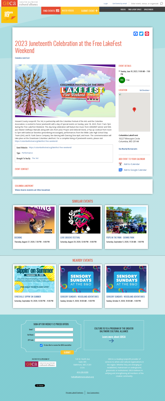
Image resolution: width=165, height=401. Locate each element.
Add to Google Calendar (135, 170)
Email (31, 329)
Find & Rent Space (134, 9)
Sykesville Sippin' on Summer (27, 296)
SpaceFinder (148, 9)
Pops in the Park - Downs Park (120, 237)
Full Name (30, 334)
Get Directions (144, 90)
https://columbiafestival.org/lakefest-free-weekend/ (36, 141)
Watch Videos (68, 10)
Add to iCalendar (132, 164)
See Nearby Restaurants (128, 149)
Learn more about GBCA (114, 336)
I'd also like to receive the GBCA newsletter (58, 345)
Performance (27, 153)
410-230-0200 (82, 372)
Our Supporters (93, 392)
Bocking (18, 237)
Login (105, 3)
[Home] (9, 19)
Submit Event (88, 10)
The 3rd (35, 158)
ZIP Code (31, 340)
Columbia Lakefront (22, 57)
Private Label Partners (74, 392)
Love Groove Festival (70, 237)
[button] (134, 109)
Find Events (49, 10)
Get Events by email (120, 3)
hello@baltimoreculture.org (82, 377)
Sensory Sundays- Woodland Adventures (79, 296)
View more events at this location (32, 190)
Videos (123, 9)
